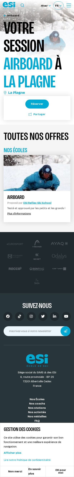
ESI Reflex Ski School (37, 202)
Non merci (15, 471)
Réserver (37, 103)
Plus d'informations (19, 213)
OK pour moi (60, 471)
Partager (39, 114)
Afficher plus (12, 452)
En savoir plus (34, 471)
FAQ (37, 420)
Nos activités (37, 412)
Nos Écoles (37, 399)
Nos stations (37, 407)
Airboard (13, 15)
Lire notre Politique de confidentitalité (27, 460)
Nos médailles (37, 416)
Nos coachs (37, 403)
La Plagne (16, 92)
